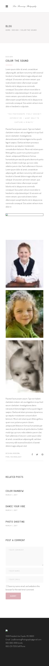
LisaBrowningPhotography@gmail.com (26, 639)
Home (8, 30)
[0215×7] (24, 366)
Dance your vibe (15, 506)
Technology (16, 457)
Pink (8, 457)
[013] (24, 263)
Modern (16, 453)
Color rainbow (15, 491)
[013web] (24, 314)
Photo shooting (15, 521)
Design (15, 30)
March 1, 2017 (11, 495)
